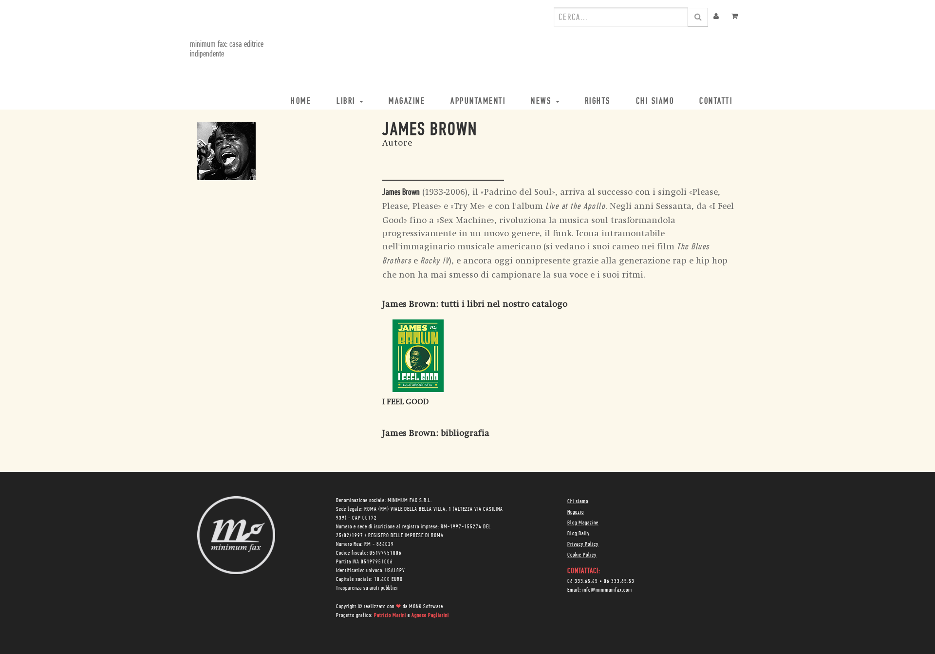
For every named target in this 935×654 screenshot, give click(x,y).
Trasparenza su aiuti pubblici (367, 588)
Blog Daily (578, 534)
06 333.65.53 (619, 581)
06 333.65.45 (582, 581)
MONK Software (426, 607)
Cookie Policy (582, 555)
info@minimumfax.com (607, 590)
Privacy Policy (582, 544)
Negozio (575, 512)
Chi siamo (577, 502)
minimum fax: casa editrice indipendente (226, 49)
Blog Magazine (582, 523)
